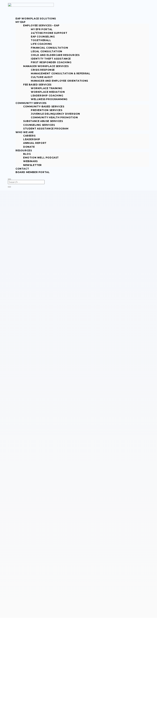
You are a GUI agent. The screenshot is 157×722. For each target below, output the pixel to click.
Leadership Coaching (47, 95)
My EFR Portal (42, 29)
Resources (24, 150)
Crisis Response (43, 69)
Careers (29, 135)
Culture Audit (42, 77)
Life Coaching (41, 43)
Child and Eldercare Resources (55, 55)
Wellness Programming (49, 99)
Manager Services (27, 660)
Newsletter (32, 165)
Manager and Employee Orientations (59, 80)
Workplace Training (46, 88)
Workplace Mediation (48, 91)
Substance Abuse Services (43, 121)
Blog (27, 153)
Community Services (31, 103)
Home (11, 435)
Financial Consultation (49, 47)
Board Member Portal (33, 172)
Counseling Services (39, 124)
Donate (29, 146)
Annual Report (35, 143)
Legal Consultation (46, 51)
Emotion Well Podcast (41, 157)
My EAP (21, 22)
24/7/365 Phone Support (49, 32)
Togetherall (41, 40)
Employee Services (28, 656)
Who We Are (25, 132)
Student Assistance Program (46, 128)
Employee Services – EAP (41, 25)
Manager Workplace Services (46, 66)
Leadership (31, 139)
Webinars (30, 161)
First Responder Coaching (51, 62)
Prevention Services (46, 110)
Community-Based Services (43, 106)
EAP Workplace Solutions (36, 18)
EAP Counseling (43, 36)
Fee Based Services (37, 84)
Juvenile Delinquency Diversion (55, 113)
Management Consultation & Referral (60, 73)
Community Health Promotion (54, 117)
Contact (22, 168)
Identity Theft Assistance (51, 58)
